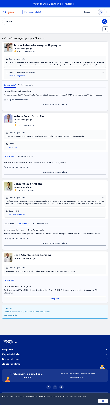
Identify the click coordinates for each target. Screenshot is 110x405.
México (76, 374)
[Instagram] (55, 387)
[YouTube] (61, 387)
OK (103, 401)
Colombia (83, 374)
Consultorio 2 (24, 224)
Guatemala (74, 377)
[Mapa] (105, 29)
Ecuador (91, 374)
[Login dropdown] (102, 12)
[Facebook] (48, 387)
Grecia (62, 374)
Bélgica (69, 374)
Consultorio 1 (10, 85)
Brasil (82, 377)
